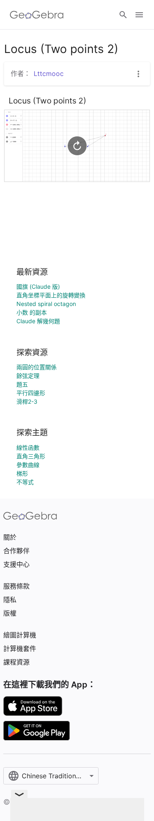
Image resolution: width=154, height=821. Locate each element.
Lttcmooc (49, 73)
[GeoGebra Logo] (37, 15)
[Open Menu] (139, 15)
